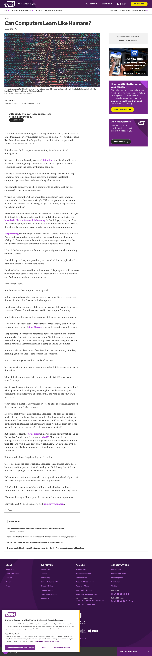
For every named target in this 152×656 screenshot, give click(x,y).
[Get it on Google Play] (140, 73)
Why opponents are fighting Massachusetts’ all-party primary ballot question (37, 528)
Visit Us (114, 586)
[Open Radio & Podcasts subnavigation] (32, 10)
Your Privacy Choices (62, 648)
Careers (8, 582)
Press (8, 586)
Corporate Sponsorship (50, 582)
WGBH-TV (80, 601)
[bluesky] (121, 594)
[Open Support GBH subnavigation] (147, 10)
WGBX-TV (90, 601)
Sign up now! (120, 142)
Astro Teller (34, 434)
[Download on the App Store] (128, 73)
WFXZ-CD (100, 601)
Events (114, 11)
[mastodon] (124, 601)
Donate (140, 4)
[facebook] (126, 594)
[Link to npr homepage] (81, 631)
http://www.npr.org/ (54, 504)
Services (9, 578)
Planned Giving (47, 590)
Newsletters (115, 582)
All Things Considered (16, 532)
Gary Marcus (35, 327)
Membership (45, 578)
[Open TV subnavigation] (8, 10)
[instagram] (112, 594)
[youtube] (118, 594)
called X (45, 437)
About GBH (10, 569)
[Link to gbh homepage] (9, 4)
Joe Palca (10, 100)
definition (48, 160)
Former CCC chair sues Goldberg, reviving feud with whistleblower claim (35, 542)
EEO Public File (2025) (84, 590)
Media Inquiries (117, 578)
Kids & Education (12, 573)
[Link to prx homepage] (93, 631)
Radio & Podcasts (21, 11)
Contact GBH (116, 569)
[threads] (124, 594)
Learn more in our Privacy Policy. (47, 641)
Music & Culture (53, 11)
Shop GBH (125, 11)
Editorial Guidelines (83, 573)
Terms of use (81, 569)
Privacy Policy (81, 578)
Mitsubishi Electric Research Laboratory (24, 220)
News (39, 11)
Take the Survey (121, 109)
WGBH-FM (80, 605)
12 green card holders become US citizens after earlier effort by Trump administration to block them (45, 548)
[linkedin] (129, 594)
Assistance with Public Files (86, 594)
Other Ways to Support (49, 594)
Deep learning (11, 233)
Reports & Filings (82, 586)
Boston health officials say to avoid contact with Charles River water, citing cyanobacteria (42, 537)
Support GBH (139, 11)
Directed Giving (47, 586)
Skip (44, 648)
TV (5, 11)
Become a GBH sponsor (128, 41)
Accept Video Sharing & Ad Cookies (20, 648)
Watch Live (107, 4)
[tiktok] (115, 594)
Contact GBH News (118, 573)
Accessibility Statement (85, 582)
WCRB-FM (91, 605)
